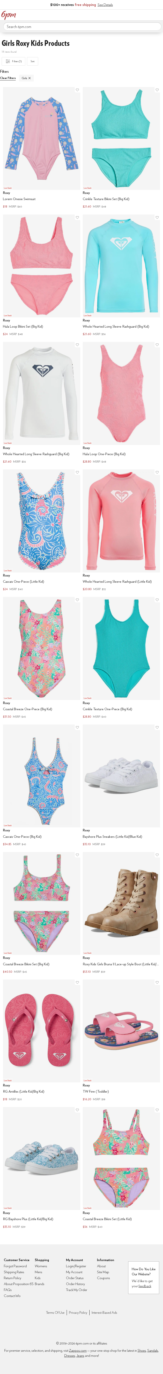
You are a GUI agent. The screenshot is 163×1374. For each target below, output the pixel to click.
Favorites (141, 14)
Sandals (152, 1351)
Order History (75, 1284)
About (101, 1266)
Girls (24, 78)
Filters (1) (17, 61)
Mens (38, 1272)
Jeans (80, 1356)
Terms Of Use (55, 1313)
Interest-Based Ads (104, 1313)
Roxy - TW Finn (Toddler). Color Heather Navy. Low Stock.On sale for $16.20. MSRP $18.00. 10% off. (121, 1041)
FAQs (8, 1290)
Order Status (75, 1278)
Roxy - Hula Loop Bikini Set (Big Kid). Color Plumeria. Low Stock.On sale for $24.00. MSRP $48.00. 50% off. (41, 276)
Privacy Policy (78, 1313)
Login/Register (76, 1266)
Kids (38, 1278)
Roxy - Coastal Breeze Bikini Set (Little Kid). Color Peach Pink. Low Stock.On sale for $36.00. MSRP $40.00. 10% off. (121, 1168)
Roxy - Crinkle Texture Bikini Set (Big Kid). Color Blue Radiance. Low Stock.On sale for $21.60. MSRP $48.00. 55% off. (121, 148)
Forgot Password (15, 1266)
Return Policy (12, 1278)
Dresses (69, 1356)
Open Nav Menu (159, 14)
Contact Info (12, 1296)
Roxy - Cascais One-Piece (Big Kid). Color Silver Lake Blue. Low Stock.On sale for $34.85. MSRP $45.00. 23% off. (41, 785)
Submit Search (156, 26)
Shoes (142, 1351)
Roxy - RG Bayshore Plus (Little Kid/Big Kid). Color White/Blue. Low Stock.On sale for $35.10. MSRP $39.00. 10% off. (41, 1168)
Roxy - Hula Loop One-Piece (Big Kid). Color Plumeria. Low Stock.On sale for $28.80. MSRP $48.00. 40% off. (121, 403)
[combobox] (82, 26)
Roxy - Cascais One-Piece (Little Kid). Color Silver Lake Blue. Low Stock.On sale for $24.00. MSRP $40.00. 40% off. (41, 530)
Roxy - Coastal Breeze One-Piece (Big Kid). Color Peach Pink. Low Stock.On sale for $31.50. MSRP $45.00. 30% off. (41, 658)
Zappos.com (78, 1351)
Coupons (103, 1278)
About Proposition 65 (19, 1284)
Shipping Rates (14, 1272)
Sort (33, 61)
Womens (41, 1266)
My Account (132, 14)
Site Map (103, 1272)
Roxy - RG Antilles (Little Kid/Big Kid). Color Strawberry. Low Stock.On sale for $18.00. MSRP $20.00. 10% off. (41, 1041)
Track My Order (76, 1290)
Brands (39, 1284)
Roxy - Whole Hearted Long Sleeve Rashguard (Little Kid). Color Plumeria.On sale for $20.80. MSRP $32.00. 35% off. (121, 530)
